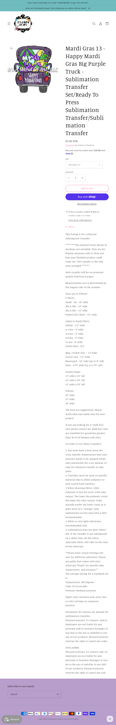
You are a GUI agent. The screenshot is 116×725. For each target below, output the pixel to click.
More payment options (87, 204)
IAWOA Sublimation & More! (53, 719)
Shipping (69, 145)
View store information (80, 220)
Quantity (69, 172)
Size (67, 159)
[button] (9, 23)
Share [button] (72, 226)
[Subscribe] (57, 694)
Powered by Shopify (71, 719)
